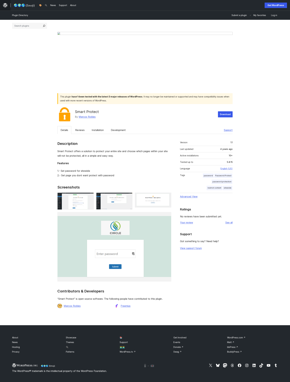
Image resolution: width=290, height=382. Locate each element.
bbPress (232, 347)
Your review (186, 222)
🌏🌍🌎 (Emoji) (48, 366)
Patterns (70, 351)
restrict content (214, 188)
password (208, 175)
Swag (177, 351)
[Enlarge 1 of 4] (89, 196)
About (15, 337)
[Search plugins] (44, 26)
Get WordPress (275, 5)
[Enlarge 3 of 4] (167, 196)
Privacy (15, 351)
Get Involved (179, 337)
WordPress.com (236, 337)
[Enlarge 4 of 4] (167, 216)
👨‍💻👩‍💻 (122, 347)
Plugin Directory (20, 15)
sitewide (227, 188)
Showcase (71, 337)
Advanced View (189, 196)
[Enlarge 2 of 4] (128, 196)
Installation (98, 130)
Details (64, 130)
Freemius (125, 305)
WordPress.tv (128, 351)
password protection (222, 182)
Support (228, 130)
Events (176, 342)
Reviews (80, 130)
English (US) (227, 168)
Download (225, 114)
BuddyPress (234, 351)
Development (118, 130)
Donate (178, 347)
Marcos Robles (87, 116)
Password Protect (223, 175)
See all (229, 222)
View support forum (191, 248)
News (15, 342)
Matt (230, 342)
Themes (70, 342)
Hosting (16, 347)
